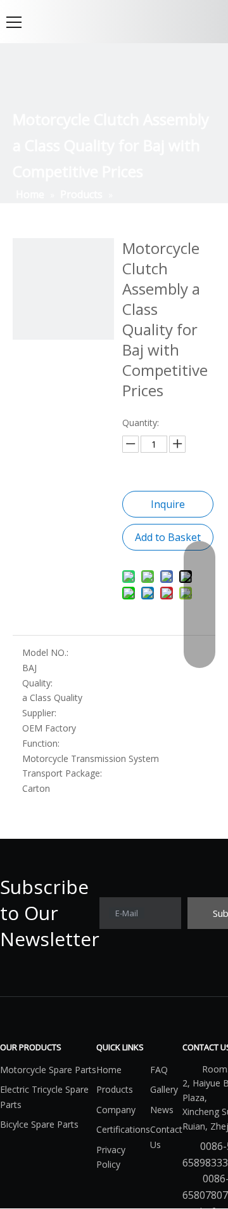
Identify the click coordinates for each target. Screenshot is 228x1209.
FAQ (159, 1070)
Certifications (123, 1129)
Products (114, 1089)
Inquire (168, 504)
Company (116, 1110)
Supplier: (39, 713)
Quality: (37, 683)
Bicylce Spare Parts (39, 1124)
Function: (41, 743)
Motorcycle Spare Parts (48, 1070)
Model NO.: (45, 652)
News (162, 1110)
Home (109, 1070)
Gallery (164, 1089)
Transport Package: (62, 773)
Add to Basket (168, 537)
